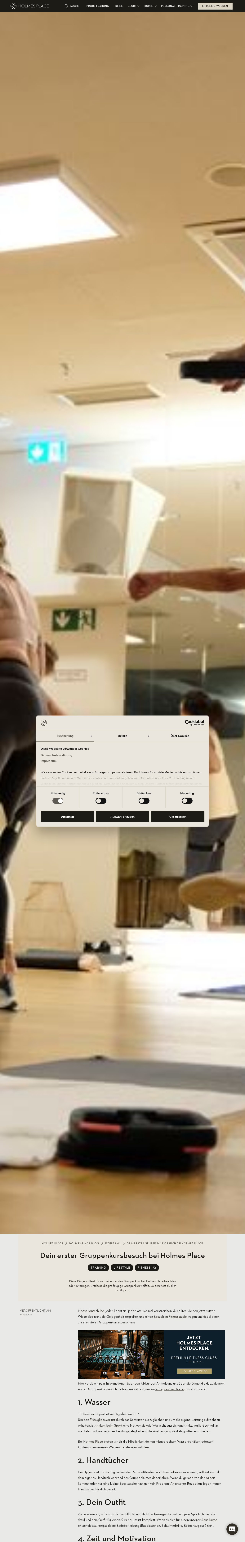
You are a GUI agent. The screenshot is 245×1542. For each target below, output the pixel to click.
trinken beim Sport (108, 1425)
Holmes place (52, 1243)
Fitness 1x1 (113, 1243)
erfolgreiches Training (170, 1389)
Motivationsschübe (91, 1311)
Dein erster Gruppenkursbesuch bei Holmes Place (165, 1243)
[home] (36, 6)
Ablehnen (67, 816)
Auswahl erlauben (122, 816)
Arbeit (210, 1478)
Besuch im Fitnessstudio (170, 1316)
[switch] (101, 801)
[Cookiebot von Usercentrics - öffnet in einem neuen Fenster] (187, 723)
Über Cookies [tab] (180, 735)
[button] (133, 6)
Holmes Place (93, 1441)
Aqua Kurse (209, 1520)
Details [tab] (122, 735)
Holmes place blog (84, 1243)
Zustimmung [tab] (65, 735)
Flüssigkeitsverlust (103, 1420)
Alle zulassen (177, 816)
